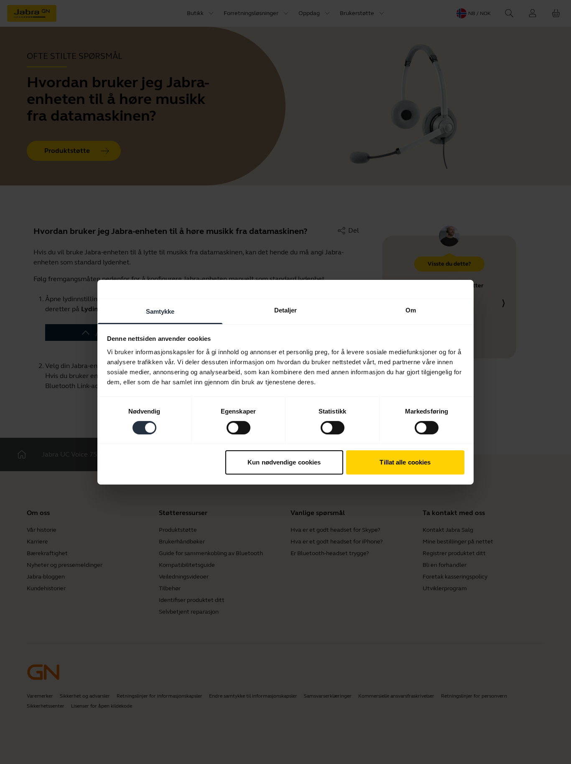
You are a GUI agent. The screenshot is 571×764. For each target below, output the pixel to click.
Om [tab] (410, 309)
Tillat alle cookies (405, 462)
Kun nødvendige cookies (284, 462)
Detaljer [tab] (285, 309)
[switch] (238, 427)
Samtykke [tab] (160, 311)
